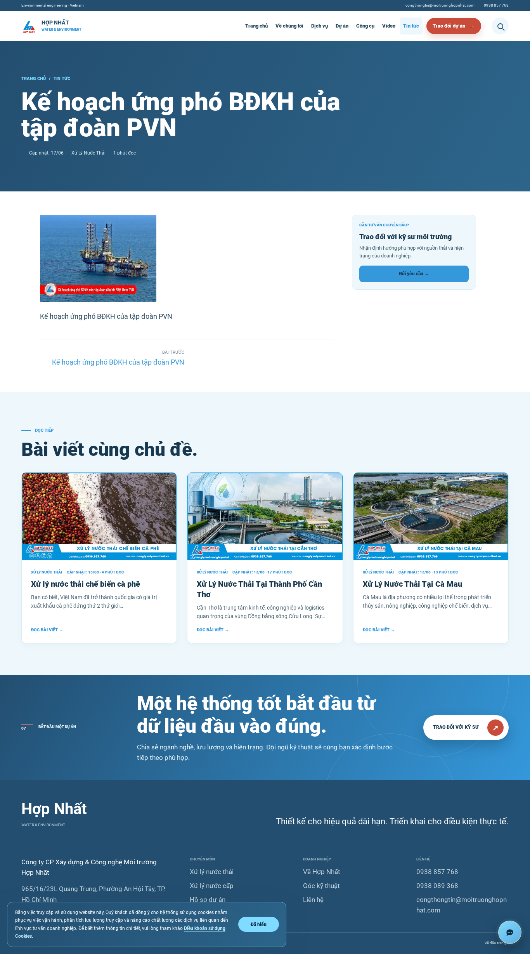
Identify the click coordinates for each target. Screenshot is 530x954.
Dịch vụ (319, 26)
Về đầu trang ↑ (497, 943)
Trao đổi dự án (449, 26)
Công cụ (365, 26)
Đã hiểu (259, 924)
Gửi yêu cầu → (414, 273)
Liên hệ (313, 900)
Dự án (342, 26)
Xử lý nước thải (212, 872)
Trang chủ (256, 26)
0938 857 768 (496, 5)
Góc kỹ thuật (321, 886)
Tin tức (411, 26)
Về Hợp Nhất (321, 872)
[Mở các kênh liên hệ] (509, 932)
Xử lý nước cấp (212, 886)
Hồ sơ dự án (207, 900)
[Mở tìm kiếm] (500, 26)
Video (388, 26)
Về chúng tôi (289, 26)
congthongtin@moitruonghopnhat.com (440, 5)
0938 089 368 (437, 886)
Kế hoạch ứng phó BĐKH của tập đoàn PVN (118, 362)
